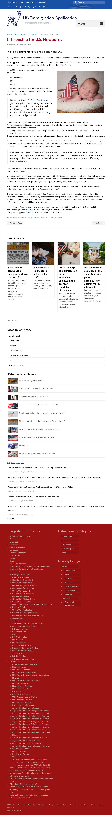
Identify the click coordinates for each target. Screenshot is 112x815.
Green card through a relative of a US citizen (29, 787)
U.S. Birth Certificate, (36, 100)
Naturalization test (20, 689)
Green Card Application (22, 610)
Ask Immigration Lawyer (20, 536)
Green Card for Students (23, 593)
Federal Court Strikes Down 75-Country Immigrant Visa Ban (33, 497)
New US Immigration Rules (30, 380)
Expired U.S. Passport (21, 694)
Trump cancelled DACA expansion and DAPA (38, 405)
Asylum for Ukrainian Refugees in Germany (31, 716)
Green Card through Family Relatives (28, 615)
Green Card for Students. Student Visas (36, 389)
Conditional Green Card (22, 580)
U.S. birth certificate (57, 217)
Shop (12, 561)
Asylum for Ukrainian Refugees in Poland (30, 721)
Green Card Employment (23, 588)
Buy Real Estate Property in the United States (31, 566)
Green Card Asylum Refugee (24, 585)
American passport (18, 125)
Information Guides (20, 749)
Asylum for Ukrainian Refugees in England (30, 713)
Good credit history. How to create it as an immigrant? (42, 413)
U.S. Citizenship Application (24, 672)
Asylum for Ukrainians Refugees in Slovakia (31, 746)
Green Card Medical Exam (23, 599)
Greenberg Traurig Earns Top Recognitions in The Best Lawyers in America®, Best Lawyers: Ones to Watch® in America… (56, 508)
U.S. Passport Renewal (22, 700)
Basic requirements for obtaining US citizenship (30, 768)
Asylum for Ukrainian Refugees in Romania (30, 727)
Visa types (23, 445)
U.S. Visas (14, 621)
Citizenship (14, 661)
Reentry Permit (18, 607)
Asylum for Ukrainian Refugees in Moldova (30, 719)
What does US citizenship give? (23, 784)
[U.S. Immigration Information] (56, 18)
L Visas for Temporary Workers (25, 648)
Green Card (31, 212)
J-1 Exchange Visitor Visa (23, 659)
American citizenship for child (17, 217)
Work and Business (18, 564)
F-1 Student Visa (19, 637)
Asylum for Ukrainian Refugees (25, 626)
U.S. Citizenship (21, 45)
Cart (11, 539)
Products (13, 558)
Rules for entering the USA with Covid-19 (32, 765)
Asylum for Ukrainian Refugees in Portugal (30, 724)
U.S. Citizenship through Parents (26, 681)
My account (15, 550)
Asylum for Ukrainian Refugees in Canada (30, 710)
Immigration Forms (20, 754)
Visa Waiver (17, 653)
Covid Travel (14, 336)
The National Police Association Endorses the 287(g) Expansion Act (37, 468)
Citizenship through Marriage (24, 664)
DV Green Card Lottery (22, 583)
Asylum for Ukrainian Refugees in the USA (30, 738)
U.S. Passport (15, 691)
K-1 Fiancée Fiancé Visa (22, 645)
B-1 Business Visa (20, 629)
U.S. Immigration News (19, 355)
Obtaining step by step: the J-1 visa (34, 397)
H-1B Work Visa (19, 640)
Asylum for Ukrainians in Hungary (26, 743)
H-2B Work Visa (19, 642)
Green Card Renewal (21, 602)
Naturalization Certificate (22, 686)
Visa (11, 360)
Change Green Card (21, 574)
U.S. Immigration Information (22, 705)
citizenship (26, 210)
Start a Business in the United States (28, 569)
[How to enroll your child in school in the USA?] (18, 253)
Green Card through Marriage (25, 613)
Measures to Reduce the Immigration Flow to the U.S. (42, 421)
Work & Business (16, 365)
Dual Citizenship (19, 667)
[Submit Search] (75, 2)
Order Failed (15, 555)
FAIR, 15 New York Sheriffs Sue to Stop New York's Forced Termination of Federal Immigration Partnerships (54, 477)
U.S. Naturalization (20, 683)
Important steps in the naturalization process (29, 795)
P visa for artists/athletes (22, 651)
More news (11, 519)
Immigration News (17, 547)
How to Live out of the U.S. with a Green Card (32, 604)
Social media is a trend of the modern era (37, 454)
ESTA (14, 634)
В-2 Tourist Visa (19, 656)
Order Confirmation (18, 553)
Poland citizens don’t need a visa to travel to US (39, 429)
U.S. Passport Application (23, 702)
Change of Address (20, 577)
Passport (13, 346)
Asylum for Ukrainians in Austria (26, 740)
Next (102, 277)
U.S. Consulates (19, 751)
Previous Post (16, 223)
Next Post (98, 223)
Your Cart (41, 7)
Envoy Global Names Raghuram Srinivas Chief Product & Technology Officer (40, 487)
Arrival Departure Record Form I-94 (27, 623)
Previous (9, 277)
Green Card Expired (21, 591)
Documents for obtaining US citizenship (26, 770)
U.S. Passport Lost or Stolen (24, 697)
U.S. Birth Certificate (21, 670)
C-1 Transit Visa (19, 632)
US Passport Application (20, 798)
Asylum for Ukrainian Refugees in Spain (29, 729)
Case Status (17, 618)
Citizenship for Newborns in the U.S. (38, 217)
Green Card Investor (21, 596)
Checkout (14, 542)
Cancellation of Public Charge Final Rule (36, 437)
